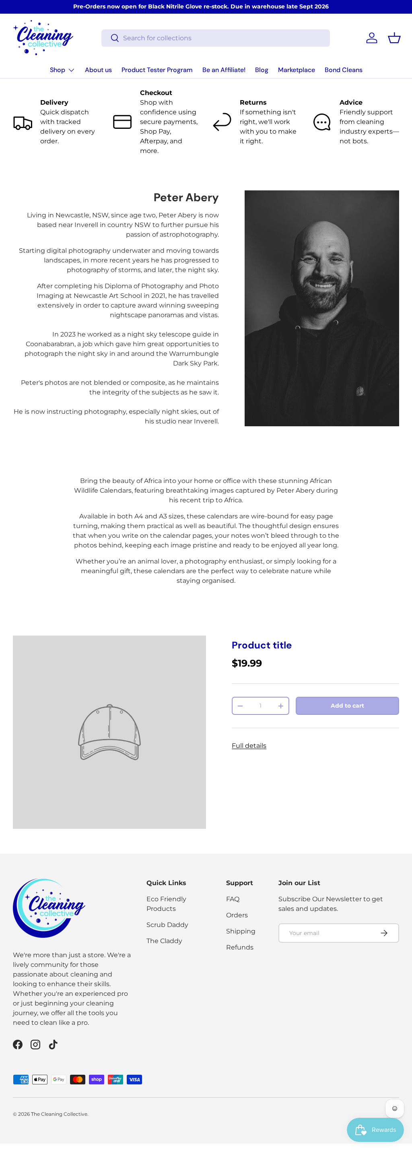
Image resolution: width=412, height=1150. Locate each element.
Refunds (239, 947)
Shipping (240, 931)
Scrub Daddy (167, 925)
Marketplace (296, 70)
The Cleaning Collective (59, 1114)
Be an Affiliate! (223, 70)
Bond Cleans (344, 70)
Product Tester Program (157, 70)
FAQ (232, 899)
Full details (249, 745)
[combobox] (215, 38)
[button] (394, 38)
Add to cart (347, 705)
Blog (261, 70)
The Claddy (164, 941)
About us (98, 70)
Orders (237, 915)
